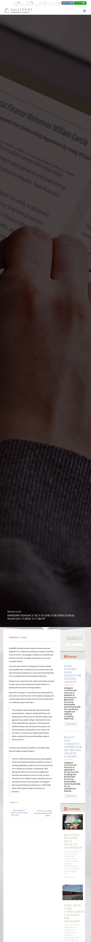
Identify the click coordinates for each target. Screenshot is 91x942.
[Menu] (84, 10)
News (17, 802)
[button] (17, 3)
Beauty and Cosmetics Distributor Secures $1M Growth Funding (73, 747)
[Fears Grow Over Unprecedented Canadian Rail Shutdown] (72, 892)
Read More (71, 724)
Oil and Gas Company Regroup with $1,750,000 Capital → (43, 813)
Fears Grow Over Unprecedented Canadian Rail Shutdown (76, 913)
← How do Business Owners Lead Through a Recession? (19, 812)
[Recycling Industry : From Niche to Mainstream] (72, 822)
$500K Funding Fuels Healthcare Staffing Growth (73, 674)
